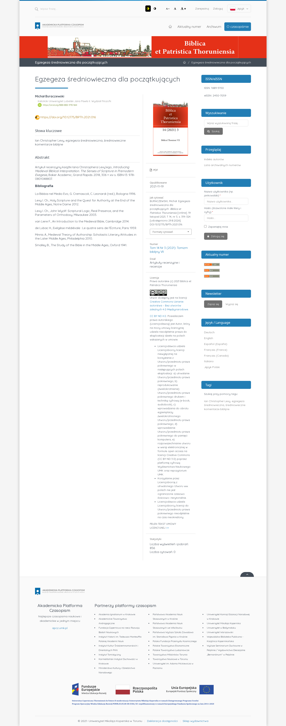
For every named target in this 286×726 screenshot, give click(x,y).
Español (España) (215, 344)
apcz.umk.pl (60, 628)
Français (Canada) (216, 355)
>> (167, 527)
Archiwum (214, 26)
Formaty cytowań (163, 232)
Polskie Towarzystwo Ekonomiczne (171, 645)
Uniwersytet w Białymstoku (221, 627)
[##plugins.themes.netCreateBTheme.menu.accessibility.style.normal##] (155, 8)
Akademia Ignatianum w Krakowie (117, 614)
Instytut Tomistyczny (110, 654)
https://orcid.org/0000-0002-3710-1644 (60, 105)
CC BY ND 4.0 (158, 316)
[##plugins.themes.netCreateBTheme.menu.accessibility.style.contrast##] (148, 8)
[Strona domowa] (59, 25)
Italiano (209, 361)
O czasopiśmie (238, 26)
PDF (155, 169)
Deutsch (209, 332)
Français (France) (215, 350)
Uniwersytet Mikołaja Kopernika (224, 623)
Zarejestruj (202, 8)
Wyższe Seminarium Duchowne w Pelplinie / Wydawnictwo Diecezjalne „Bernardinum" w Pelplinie (226, 650)
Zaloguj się (217, 236)
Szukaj (215, 131)
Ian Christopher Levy (217, 401)
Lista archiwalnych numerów (222, 165)
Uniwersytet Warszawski (220, 632)
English (208, 338)
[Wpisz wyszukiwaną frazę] (226, 123)
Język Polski (212, 367)
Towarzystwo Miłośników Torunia (170, 654)
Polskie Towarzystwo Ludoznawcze (171, 650)
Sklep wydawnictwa (195, 721)
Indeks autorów (214, 159)
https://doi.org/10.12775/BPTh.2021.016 (68, 117)
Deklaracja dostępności (162, 721)
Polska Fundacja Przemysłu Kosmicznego (175, 641)
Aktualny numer (189, 26)
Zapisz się (213, 304)
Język (240, 8)
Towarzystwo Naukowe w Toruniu (170, 659)
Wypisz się (231, 304)
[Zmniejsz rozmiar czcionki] (167, 8)
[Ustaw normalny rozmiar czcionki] (175, 8)
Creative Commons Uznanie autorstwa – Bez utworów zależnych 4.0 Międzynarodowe (169, 305)
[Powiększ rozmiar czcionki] (183, 8)
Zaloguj (218, 8)
